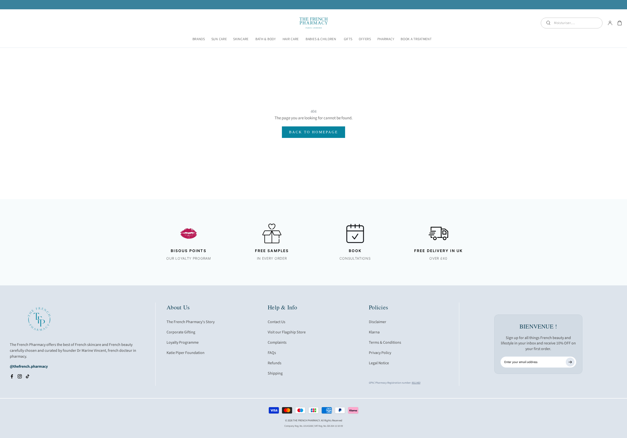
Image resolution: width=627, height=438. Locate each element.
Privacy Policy (380, 352)
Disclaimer (377, 322)
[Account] (610, 23)
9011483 (416, 383)
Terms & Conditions (385, 342)
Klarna (374, 332)
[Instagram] (20, 376)
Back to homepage (313, 132)
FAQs (272, 352)
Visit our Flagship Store (287, 332)
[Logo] (313, 23)
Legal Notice (379, 363)
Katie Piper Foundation (186, 352)
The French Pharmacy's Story (191, 322)
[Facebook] (12, 376)
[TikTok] (27, 376)
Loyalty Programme (183, 342)
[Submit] (570, 362)
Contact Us (276, 322)
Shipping (275, 373)
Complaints (277, 342)
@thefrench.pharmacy (29, 366)
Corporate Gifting (181, 332)
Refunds (274, 363)
